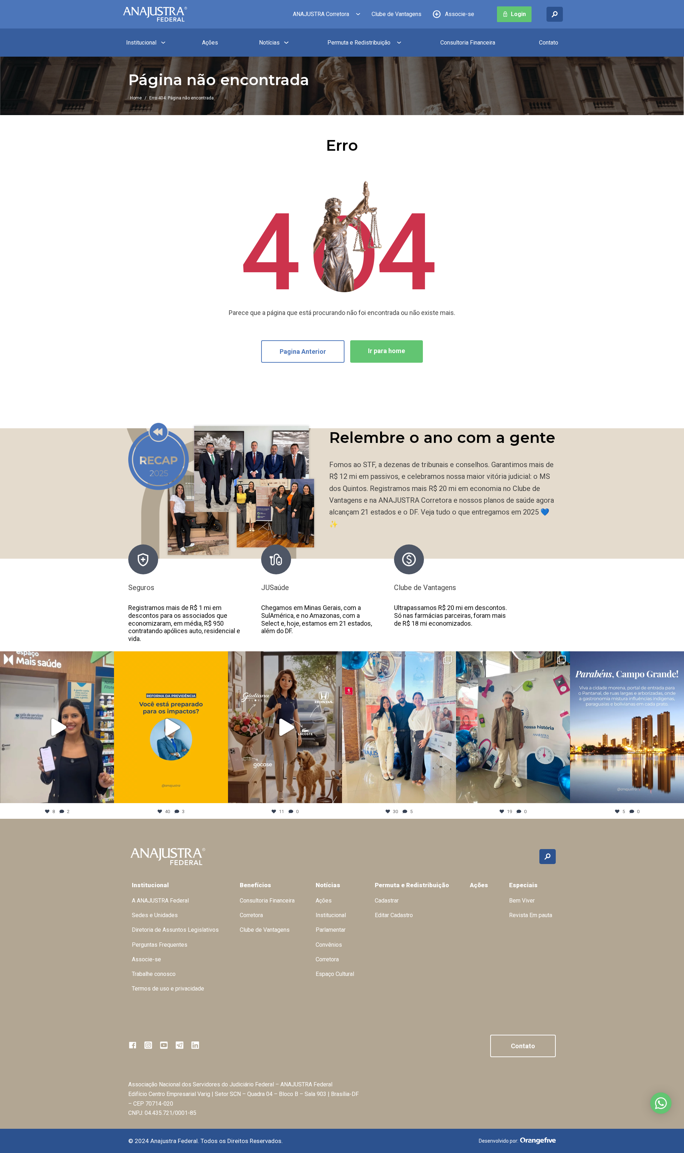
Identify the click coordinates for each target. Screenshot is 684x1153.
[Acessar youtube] (164, 1045)
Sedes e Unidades (155, 915)
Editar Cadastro (394, 915)
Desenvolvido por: (498, 1141)
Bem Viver (522, 900)
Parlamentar (331, 929)
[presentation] (523, 593)
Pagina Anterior (303, 351)
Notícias (269, 42)
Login (518, 14)
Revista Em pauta (530, 915)
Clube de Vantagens (396, 14)
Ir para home (386, 351)
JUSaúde (142, 587)
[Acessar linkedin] (195, 1045)
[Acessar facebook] (132, 1045)
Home (136, 97)
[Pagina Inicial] (155, 14)
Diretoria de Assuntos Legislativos (175, 929)
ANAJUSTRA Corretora (321, 14)
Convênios (329, 944)
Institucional (141, 42)
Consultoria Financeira (467, 42)
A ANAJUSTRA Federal (160, 900)
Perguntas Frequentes (159, 944)
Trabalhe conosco (154, 974)
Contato (548, 42)
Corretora (251, 915)
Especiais (523, 885)
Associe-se (459, 14)
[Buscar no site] (554, 14)
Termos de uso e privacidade (168, 988)
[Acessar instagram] (148, 1045)
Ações (210, 42)
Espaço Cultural (335, 974)
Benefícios (255, 885)
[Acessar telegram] (179, 1045)
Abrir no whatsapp (661, 1103)
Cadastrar (387, 900)
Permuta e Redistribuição (358, 42)
